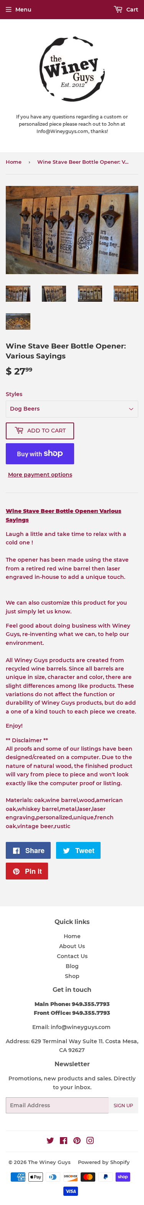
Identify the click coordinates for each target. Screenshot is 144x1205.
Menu (23, 9)
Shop (72, 976)
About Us (72, 946)
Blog (72, 966)
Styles (14, 394)
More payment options (40, 474)
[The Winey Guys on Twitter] (50, 1141)
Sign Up (123, 1105)
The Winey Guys (49, 1162)
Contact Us (72, 956)
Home (14, 162)
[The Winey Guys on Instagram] (90, 1141)
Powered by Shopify (104, 1162)
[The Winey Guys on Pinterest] (77, 1141)
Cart (131, 9)
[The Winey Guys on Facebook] (64, 1141)
